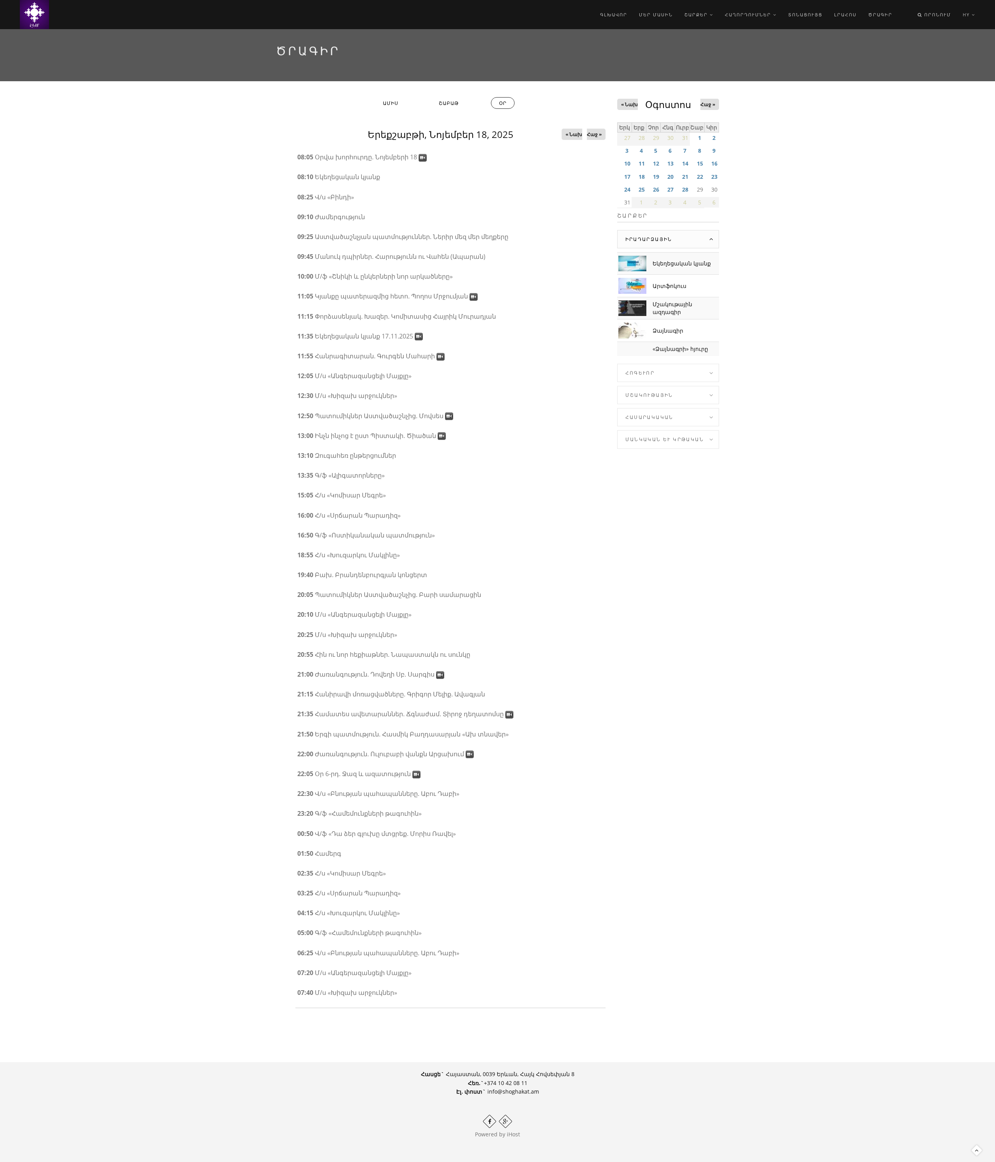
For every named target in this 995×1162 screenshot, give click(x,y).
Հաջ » (594, 134)
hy (967, 14)
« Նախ (574, 134)
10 (627, 163)
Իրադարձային (648, 239)
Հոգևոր (640, 373)
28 (685, 189)
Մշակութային (649, 395)
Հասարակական (649, 417)
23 (714, 176)
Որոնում (936, 14)
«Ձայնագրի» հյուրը (680, 348)
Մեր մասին (656, 14)
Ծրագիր (880, 14)
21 (685, 176)
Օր (507, 104)
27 (670, 189)
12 (656, 163)
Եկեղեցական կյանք (682, 263)
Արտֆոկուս (669, 286)
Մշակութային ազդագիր (672, 308)
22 (700, 176)
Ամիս (390, 103)
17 (627, 176)
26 (656, 189)
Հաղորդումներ (749, 14)
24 (627, 189)
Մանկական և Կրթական (664, 439)
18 (642, 176)
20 (670, 176)
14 (685, 163)
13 (670, 163)
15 (700, 163)
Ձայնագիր (668, 330)
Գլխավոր (613, 14)
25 (642, 189)
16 (714, 163)
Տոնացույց (805, 14)
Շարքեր (697, 14)
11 (642, 163)
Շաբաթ (449, 103)
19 (656, 176)
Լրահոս (845, 14)
